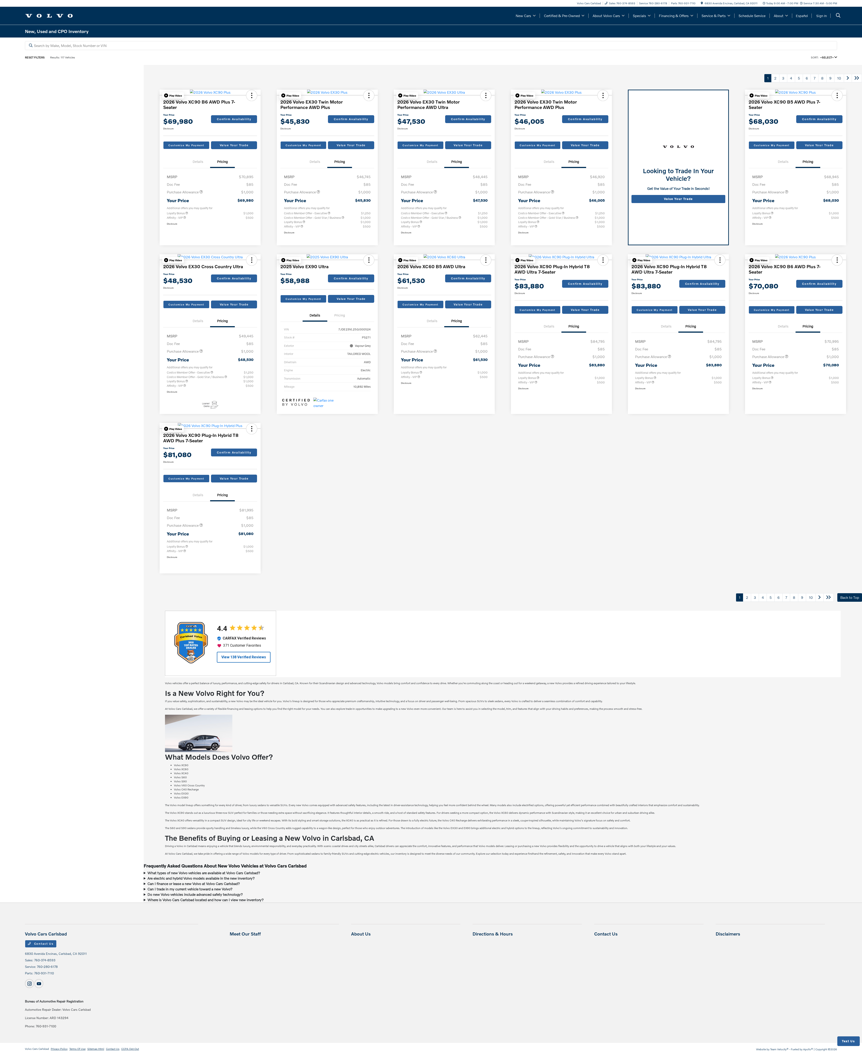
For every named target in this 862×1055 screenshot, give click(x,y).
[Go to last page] (857, 78)
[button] (173, 95)
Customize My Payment (186, 145)
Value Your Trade (234, 145)
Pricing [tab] (222, 161)
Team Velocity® (779, 1049)
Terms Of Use (77, 1049)
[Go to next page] (848, 78)
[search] (838, 16)
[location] (702, 3)
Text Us (848, 1041)
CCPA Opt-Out (130, 1049)
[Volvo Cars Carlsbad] (49, 15)
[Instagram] (29, 983)
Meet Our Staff (245, 933)
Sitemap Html (95, 1049)
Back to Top (849, 597)
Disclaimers (728, 933)
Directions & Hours (493, 933)
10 (839, 78)
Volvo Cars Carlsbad (37, 1049)
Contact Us (43, 943)
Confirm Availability (234, 119)
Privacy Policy (59, 1049)
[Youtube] (38, 983)
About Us (361, 933)
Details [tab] (198, 161)
